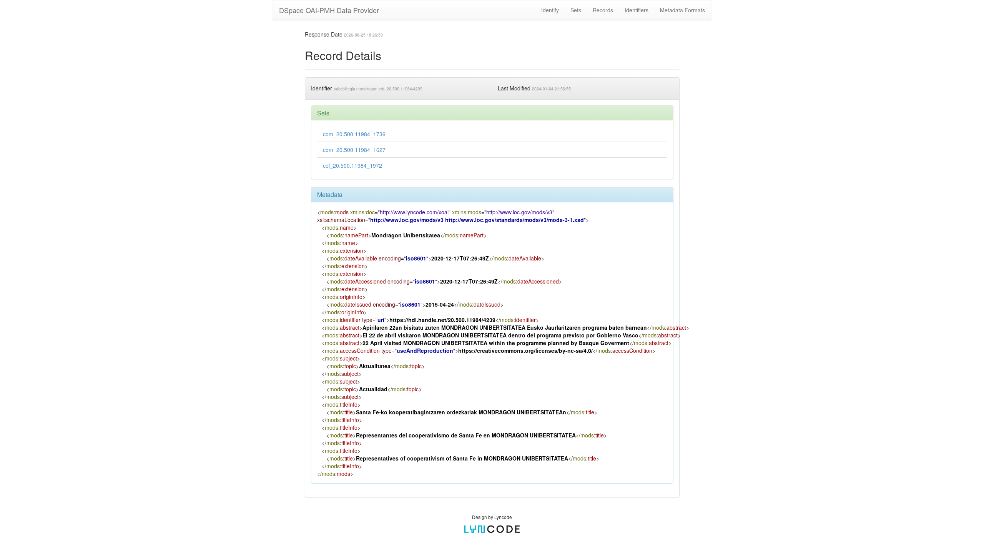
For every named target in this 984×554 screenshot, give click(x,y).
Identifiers (636, 10)
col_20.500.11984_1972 (352, 165)
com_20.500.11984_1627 (354, 150)
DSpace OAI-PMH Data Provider (329, 10)
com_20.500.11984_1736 (354, 134)
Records (603, 10)
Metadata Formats (682, 10)
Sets (575, 10)
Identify (550, 10)
